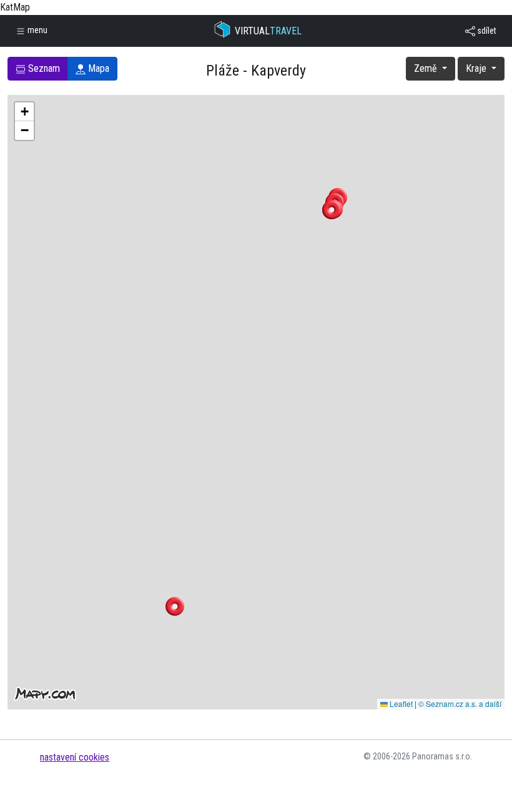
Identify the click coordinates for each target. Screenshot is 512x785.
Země (427, 68)
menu (36, 30)
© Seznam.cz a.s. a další (459, 703)
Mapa (97, 68)
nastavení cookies (74, 757)
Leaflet (400, 703)
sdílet (485, 31)
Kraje (477, 68)
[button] (331, 209)
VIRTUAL (268, 31)
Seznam (43, 68)
